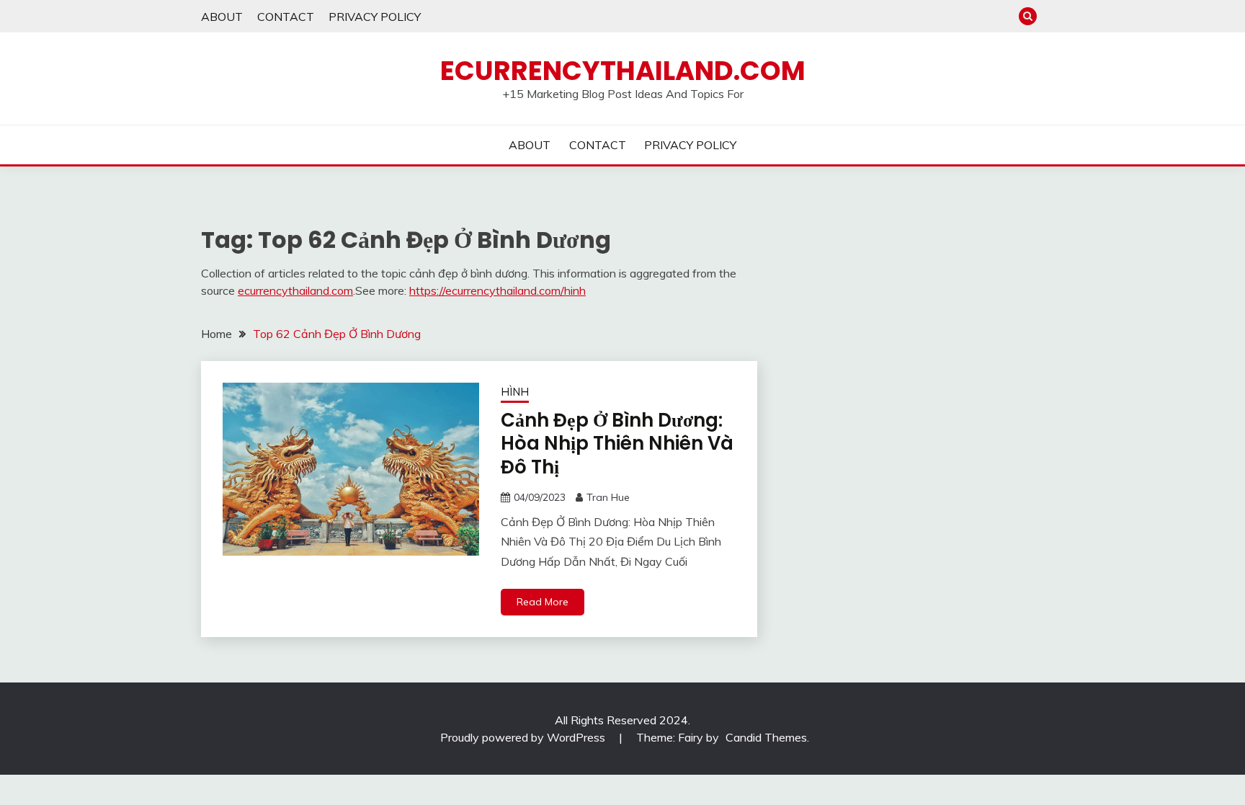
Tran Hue (608, 497)
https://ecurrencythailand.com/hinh (497, 290)
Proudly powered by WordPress (524, 737)
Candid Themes (766, 737)
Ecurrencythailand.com (623, 70)
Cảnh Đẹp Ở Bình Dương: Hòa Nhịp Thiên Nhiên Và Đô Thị (617, 443)
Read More (542, 601)
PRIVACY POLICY (375, 16)
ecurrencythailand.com (295, 290)
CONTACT (285, 16)
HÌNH (515, 392)
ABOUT (222, 16)
